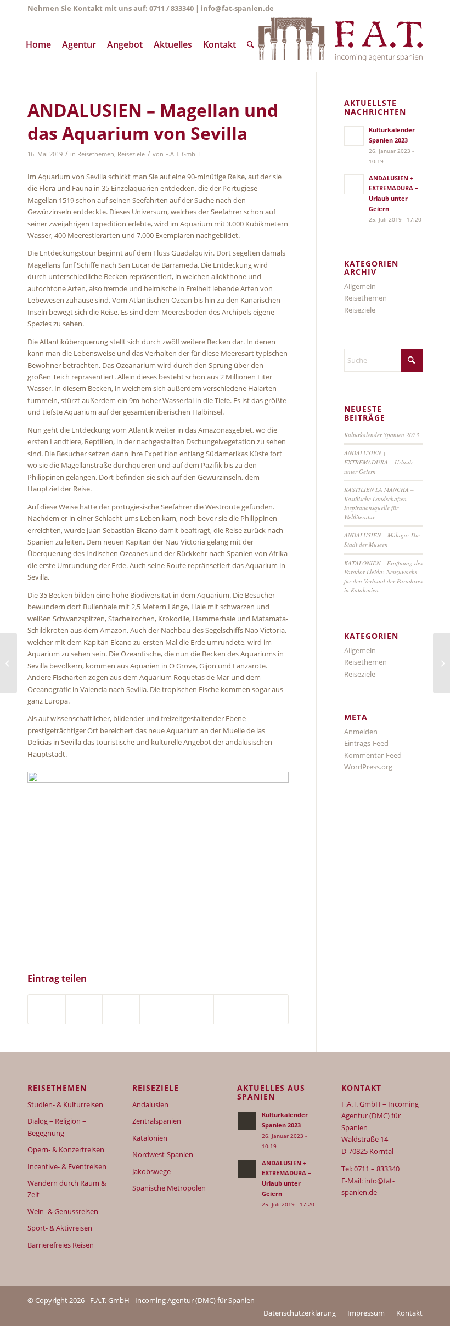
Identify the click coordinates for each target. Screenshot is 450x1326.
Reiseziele (131, 154)
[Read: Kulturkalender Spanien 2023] (354, 136)
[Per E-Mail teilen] (269, 1009)
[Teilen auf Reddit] (232, 1009)
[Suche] (250, 44)
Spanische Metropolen (169, 1188)
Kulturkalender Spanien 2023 (381, 434)
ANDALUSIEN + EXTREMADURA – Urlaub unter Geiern (378, 462)
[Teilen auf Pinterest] (84, 1009)
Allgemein (360, 286)
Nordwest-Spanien (162, 1154)
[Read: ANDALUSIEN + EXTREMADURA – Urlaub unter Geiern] (354, 184)
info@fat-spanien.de (237, 8)
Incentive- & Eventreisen (66, 1166)
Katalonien (149, 1138)
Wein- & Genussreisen (62, 1211)
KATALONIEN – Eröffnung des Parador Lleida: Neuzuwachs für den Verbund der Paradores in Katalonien (383, 576)
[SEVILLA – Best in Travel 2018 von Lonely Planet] (8, 663)
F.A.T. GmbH (182, 154)
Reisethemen (95, 154)
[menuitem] (38, 44)
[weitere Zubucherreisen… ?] (340, 44)
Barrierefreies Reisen (60, 1245)
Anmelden (361, 731)
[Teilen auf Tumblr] (158, 1009)
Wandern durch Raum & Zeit (66, 1188)
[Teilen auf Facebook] (46, 1009)
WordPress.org (368, 767)
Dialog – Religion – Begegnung (56, 1126)
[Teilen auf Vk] (195, 1009)
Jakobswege (151, 1171)
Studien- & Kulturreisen (65, 1104)
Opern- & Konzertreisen (65, 1149)
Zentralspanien (156, 1121)
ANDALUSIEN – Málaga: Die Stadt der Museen (382, 539)
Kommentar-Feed (373, 755)
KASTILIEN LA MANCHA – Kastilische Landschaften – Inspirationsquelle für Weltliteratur (379, 503)
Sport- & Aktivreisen (59, 1228)
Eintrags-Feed (366, 743)
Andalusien (150, 1104)
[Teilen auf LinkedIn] (121, 1009)
